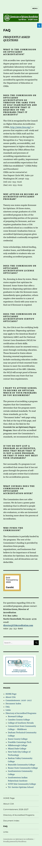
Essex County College (18, 739)
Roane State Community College (23, 768)
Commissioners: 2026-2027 (19, 700)
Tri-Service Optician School (20, 787)
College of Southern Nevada (21, 723)
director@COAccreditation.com (18, 625)
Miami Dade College (17, 748)
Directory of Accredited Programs (21, 713)
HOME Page (11, 694)
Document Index (13, 703)
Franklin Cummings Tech (19, 742)
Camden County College (19, 719)
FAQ (7, 707)
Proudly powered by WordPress (14, 842)
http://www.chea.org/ (20, 127)
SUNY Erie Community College (22, 784)
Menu (34, 8)
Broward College (15, 716)
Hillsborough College (17, 745)
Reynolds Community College (21, 765)
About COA (11, 697)
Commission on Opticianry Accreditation (18, 839)
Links (8, 710)
